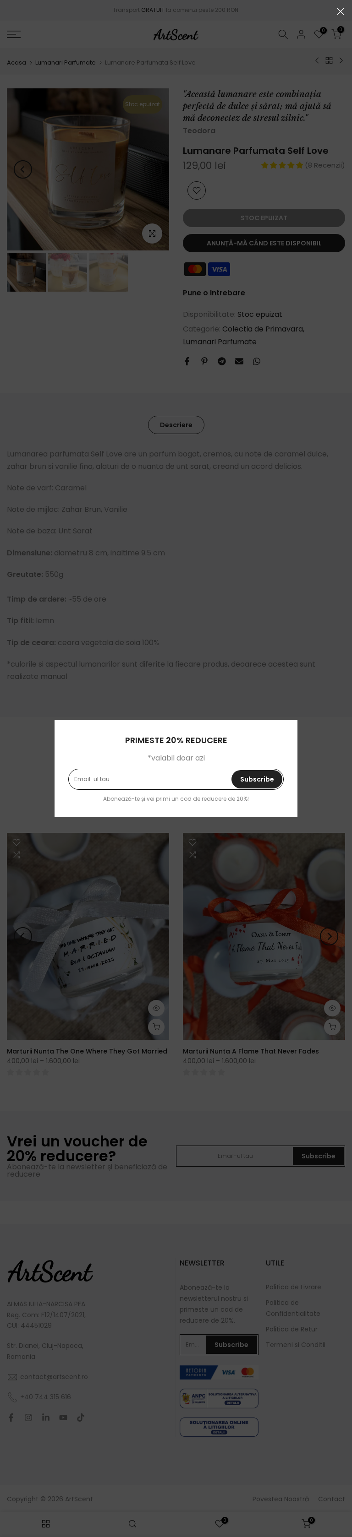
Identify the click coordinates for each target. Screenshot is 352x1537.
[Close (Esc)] (340, 11)
